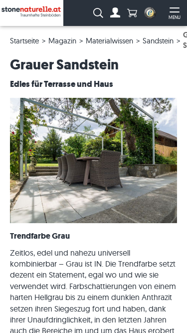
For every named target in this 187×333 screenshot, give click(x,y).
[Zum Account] (115, 12)
